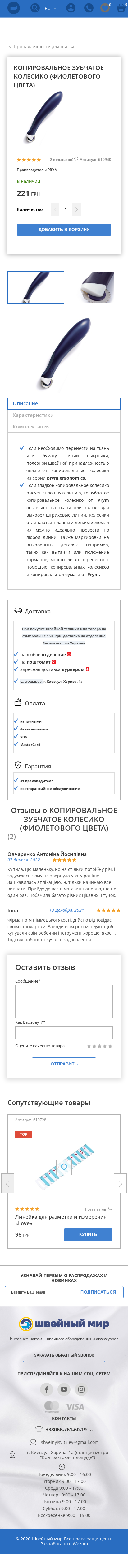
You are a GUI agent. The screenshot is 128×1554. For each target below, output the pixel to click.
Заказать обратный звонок (64, 1355)
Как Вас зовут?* (30, 1022)
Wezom (80, 1544)
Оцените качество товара (40, 1046)
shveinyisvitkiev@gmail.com (70, 1442)
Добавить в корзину (64, 229)
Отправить (64, 1063)
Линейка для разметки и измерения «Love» (61, 1220)
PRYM (53, 169)
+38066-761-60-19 (66, 1430)
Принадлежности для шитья (43, 47)
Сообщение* (27, 981)
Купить (88, 1234)
